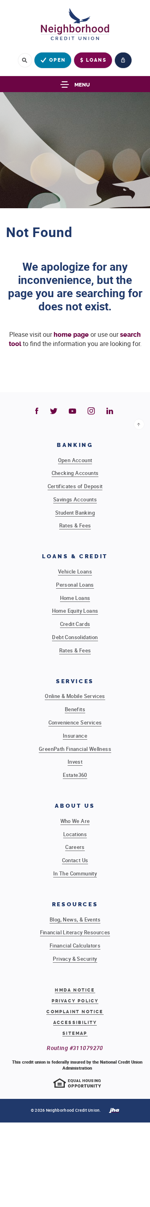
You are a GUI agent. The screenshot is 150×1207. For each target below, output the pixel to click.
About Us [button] (75, 806)
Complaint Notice (74, 1012)
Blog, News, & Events (75, 919)
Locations (75, 834)
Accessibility (75, 1022)
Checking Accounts (75, 473)
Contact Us (75, 860)
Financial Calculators (75, 945)
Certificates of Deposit (75, 486)
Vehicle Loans (75, 571)
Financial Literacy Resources (75, 932)
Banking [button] (75, 445)
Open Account (75, 460)
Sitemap (74, 1033)
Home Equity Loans (75, 610)
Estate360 (75, 775)
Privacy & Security (75, 958)
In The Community (75, 873)
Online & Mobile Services (75, 696)
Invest (75, 761)
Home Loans (75, 597)
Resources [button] (75, 904)
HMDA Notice (75, 990)
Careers (75, 847)
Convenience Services (75, 722)
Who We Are (75, 821)
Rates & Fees (75, 525)
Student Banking (75, 512)
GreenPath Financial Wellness (75, 748)
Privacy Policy (75, 1001)
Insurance (75, 735)
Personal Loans (75, 584)
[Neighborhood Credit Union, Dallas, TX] (75, 26)
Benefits (75, 709)
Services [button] (75, 681)
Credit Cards (75, 624)
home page (71, 334)
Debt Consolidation (75, 637)
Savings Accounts (75, 499)
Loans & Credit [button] (75, 556)
